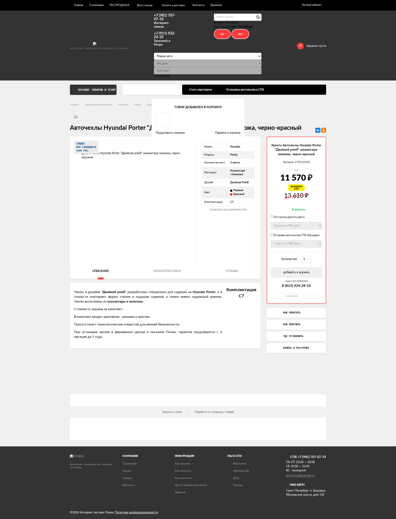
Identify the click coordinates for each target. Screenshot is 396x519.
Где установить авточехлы (191, 485)
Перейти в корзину (227, 132)
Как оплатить (183, 471)
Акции (126, 471)
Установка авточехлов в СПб (245, 89)
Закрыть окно (172, 412)
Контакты (198, 5)
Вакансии (216, 5)
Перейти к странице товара (214, 412)
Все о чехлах (144, 5)
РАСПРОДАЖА (119, 5)
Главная (78, 5)
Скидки (127, 478)
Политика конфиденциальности (136, 512)
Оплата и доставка (173, 5)
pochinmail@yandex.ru (300, 475)
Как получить (183, 478)
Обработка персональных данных (152, 89)
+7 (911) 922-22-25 (165, 39)
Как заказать (182, 463)
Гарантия (180, 492)
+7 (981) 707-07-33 (165, 21)
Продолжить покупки (170, 132)
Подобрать (162, 76)
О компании (96, 5)
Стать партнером (200, 89)
